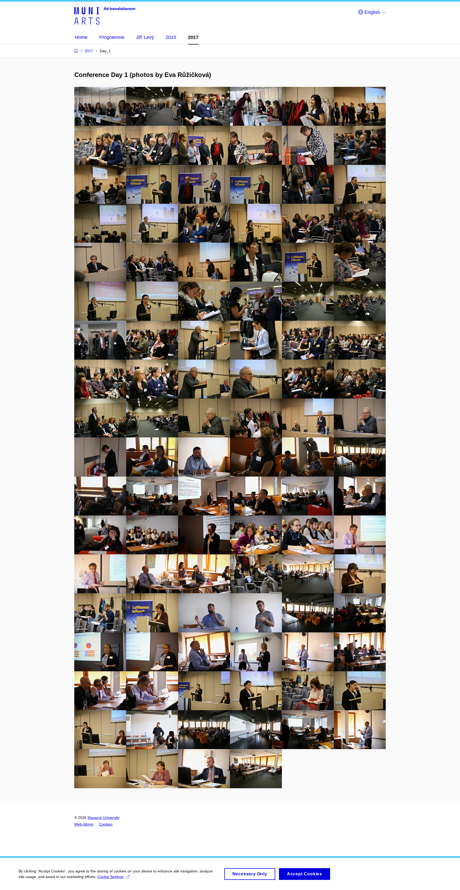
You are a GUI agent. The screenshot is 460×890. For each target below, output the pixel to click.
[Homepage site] (104, 15)
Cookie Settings (110, 877)
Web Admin (83, 824)
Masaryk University (104, 817)
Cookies (106, 824)
